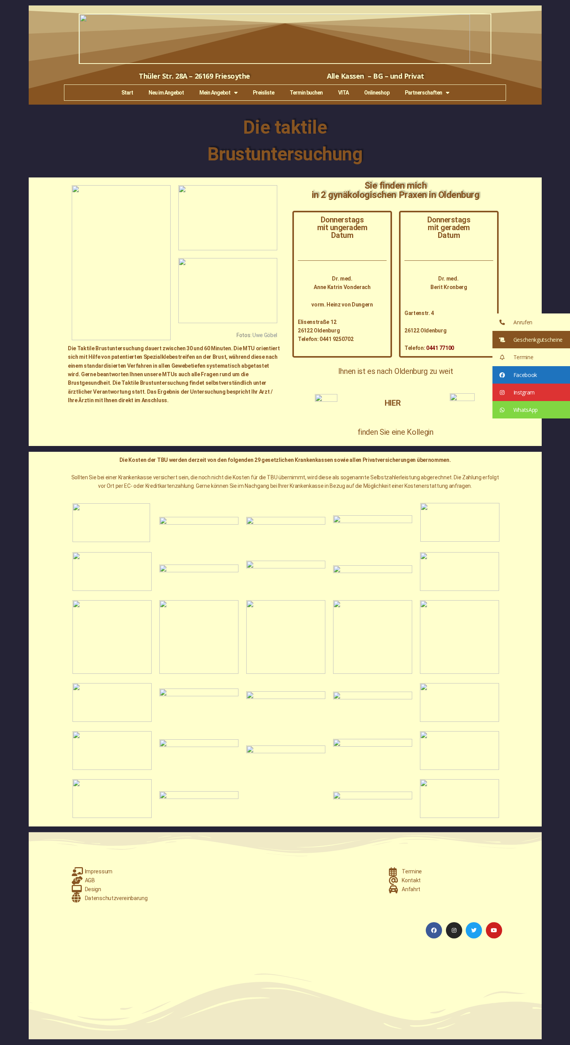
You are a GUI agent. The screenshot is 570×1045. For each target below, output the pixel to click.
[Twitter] (474, 930)
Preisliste (263, 93)
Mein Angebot (214, 93)
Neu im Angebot (166, 93)
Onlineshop (376, 93)
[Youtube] (494, 930)
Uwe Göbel (264, 335)
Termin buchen (306, 93)
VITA (343, 93)
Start (127, 93)
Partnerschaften (423, 93)
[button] (531, 322)
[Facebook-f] (434, 930)
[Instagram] (454, 930)
